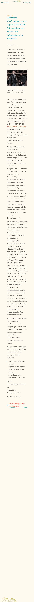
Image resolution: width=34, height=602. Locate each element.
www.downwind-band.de (16, 127)
